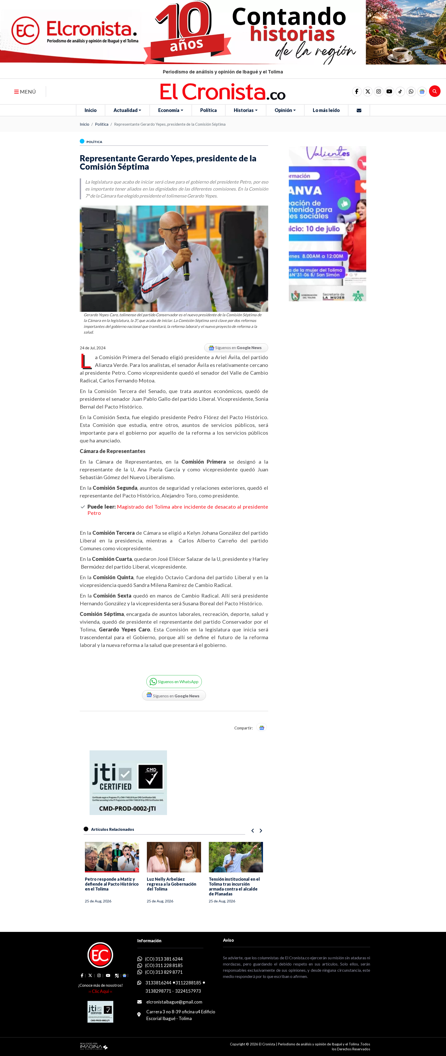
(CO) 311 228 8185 (164, 965)
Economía (168, 110)
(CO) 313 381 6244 (164, 959)
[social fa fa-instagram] (379, 91)
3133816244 (158, 982)
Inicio (91, 110)
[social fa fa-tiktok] (400, 91)
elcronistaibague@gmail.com (174, 1002)
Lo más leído (326, 110)
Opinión (283, 110)
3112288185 (188, 982)
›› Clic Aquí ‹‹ (100, 991)
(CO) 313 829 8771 (164, 972)
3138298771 (158, 991)
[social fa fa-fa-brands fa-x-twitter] (368, 91)
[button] (411, 91)
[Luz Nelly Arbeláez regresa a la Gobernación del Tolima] (112, 857)
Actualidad (126, 110)
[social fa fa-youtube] (389, 91)
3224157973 (188, 991)
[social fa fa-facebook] (357, 91)
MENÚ (27, 91)
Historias (244, 110)
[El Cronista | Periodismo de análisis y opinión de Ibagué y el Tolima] (223, 91)
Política (208, 110)
